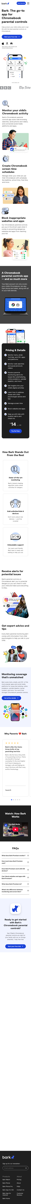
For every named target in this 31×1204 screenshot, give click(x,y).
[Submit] (26, 1168)
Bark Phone (6, 1183)
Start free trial (21, 3)
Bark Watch (6, 1179)
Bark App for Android (7, 1194)
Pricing (19, 1179)
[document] (15, 287)
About (19, 1183)
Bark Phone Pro (8, 1186)
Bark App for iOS (8, 1190)
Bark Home (6, 1198)
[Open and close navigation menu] (28, 3)
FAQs (18, 1186)
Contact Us (20, 1190)
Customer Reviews (20, 1194)
